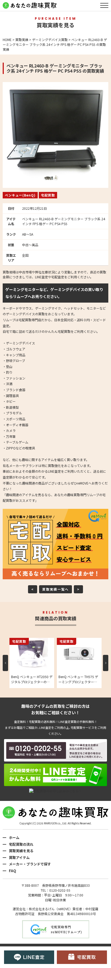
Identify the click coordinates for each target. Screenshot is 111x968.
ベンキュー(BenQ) (20, 195)
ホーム (14, 837)
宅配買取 (48, 195)
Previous (5, 663)
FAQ (12, 870)
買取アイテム (19, 857)
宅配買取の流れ (21, 844)
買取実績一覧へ (55, 589)
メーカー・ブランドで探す (30, 864)
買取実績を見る (21, 850)
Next (105, 663)
